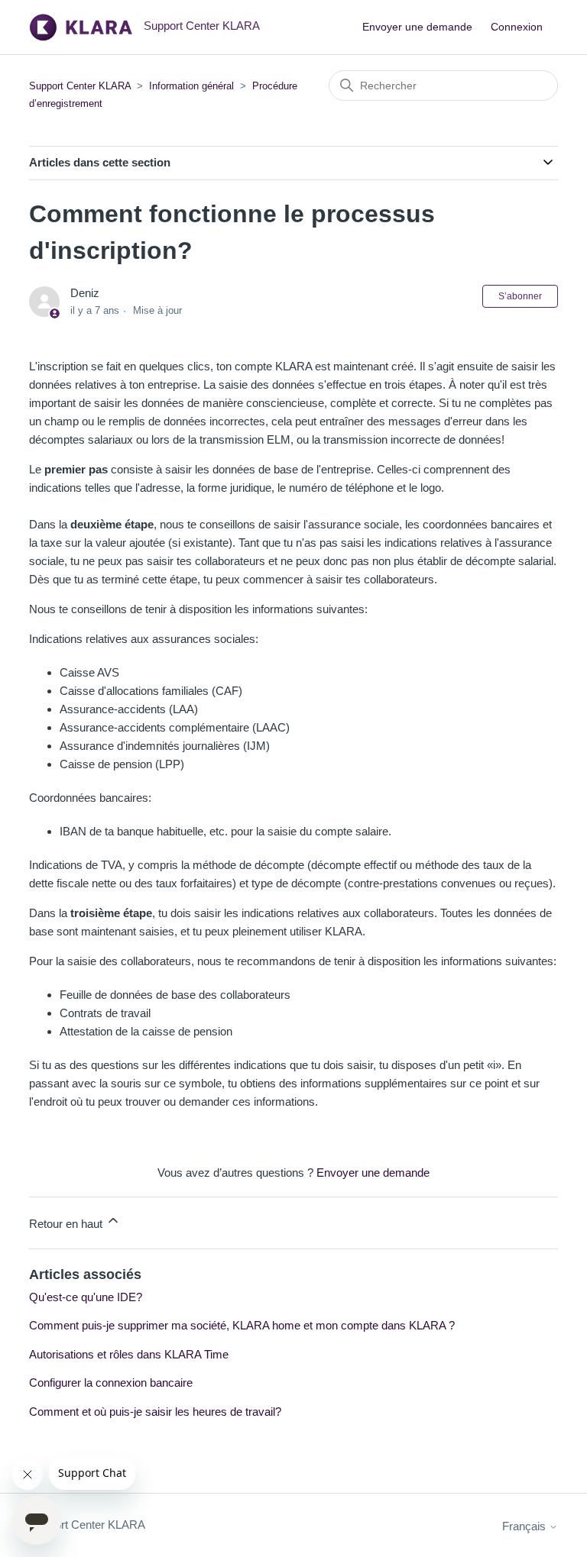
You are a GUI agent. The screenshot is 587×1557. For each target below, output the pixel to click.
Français (525, 1526)
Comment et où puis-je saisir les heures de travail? (155, 1411)
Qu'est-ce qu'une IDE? (85, 1297)
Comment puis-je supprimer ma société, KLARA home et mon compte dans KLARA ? (242, 1325)
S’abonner (520, 296)
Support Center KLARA (81, 86)
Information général (191, 86)
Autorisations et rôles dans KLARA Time (129, 1354)
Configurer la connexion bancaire (111, 1382)
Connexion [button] (517, 27)
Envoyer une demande (417, 27)
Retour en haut (67, 1223)
